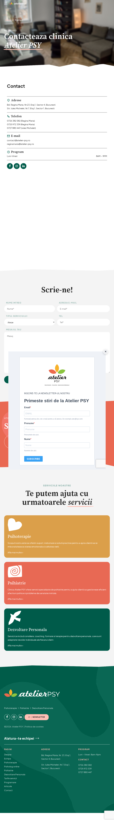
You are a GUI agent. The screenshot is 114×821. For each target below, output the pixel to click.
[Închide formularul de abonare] (105, 351)
